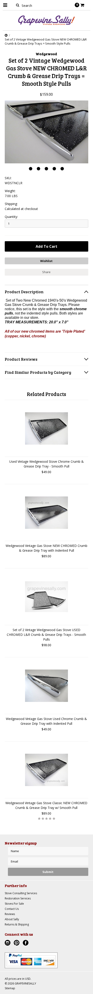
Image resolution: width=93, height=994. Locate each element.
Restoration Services (18, 898)
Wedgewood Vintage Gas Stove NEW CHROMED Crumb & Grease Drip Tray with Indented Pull (46, 548)
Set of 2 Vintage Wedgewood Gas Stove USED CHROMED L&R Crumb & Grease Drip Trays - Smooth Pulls (46, 634)
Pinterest (17, 943)
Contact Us (12, 909)
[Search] (18, 4)
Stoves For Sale (14, 904)
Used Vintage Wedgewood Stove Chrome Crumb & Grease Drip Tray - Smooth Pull (46, 463)
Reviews (10, 914)
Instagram (8, 943)
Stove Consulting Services (21, 893)
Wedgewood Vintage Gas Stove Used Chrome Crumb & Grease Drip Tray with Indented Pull (46, 721)
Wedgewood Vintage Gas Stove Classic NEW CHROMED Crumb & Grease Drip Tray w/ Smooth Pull (46, 805)
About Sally (12, 919)
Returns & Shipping (17, 924)
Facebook (26, 943)
